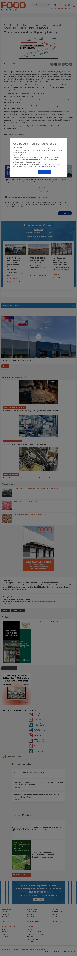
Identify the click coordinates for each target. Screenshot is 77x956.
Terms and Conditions (34, 160)
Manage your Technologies (29, 172)
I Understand (44, 172)
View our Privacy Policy (46, 167)
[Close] (64, 141)
